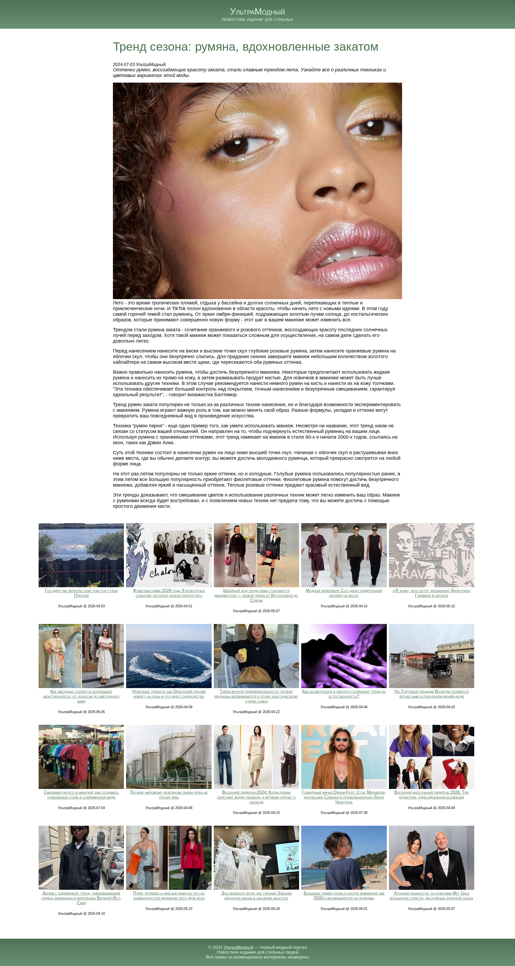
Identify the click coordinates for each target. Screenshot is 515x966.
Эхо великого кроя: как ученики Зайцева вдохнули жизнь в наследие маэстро (256, 895)
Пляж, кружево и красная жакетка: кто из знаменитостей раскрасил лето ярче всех (169, 895)
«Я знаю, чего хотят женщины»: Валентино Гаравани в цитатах (431, 593)
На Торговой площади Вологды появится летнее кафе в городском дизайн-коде (432, 694)
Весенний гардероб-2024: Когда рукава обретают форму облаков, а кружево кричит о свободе (256, 797)
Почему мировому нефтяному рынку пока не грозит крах (169, 794)
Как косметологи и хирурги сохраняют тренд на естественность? (343, 694)
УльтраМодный (257, 11)
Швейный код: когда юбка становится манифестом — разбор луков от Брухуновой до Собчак (256, 595)
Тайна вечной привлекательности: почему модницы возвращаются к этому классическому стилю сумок (256, 696)
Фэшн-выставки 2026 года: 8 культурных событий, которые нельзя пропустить (169, 593)
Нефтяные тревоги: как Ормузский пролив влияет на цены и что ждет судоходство (169, 694)
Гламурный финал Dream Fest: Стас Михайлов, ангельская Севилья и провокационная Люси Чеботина (344, 797)
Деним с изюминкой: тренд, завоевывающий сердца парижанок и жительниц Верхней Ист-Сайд (81, 898)
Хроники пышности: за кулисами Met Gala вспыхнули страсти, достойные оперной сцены (431, 895)
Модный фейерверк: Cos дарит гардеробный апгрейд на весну (344, 593)
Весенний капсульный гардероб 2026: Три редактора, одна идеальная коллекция (431, 794)
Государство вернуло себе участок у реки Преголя (81, 593)
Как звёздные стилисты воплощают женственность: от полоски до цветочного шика (81, 696)
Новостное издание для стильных (257, 19)
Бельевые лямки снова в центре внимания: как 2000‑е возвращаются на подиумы (344, 895)
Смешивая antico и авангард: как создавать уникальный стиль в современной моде (81, 794)
